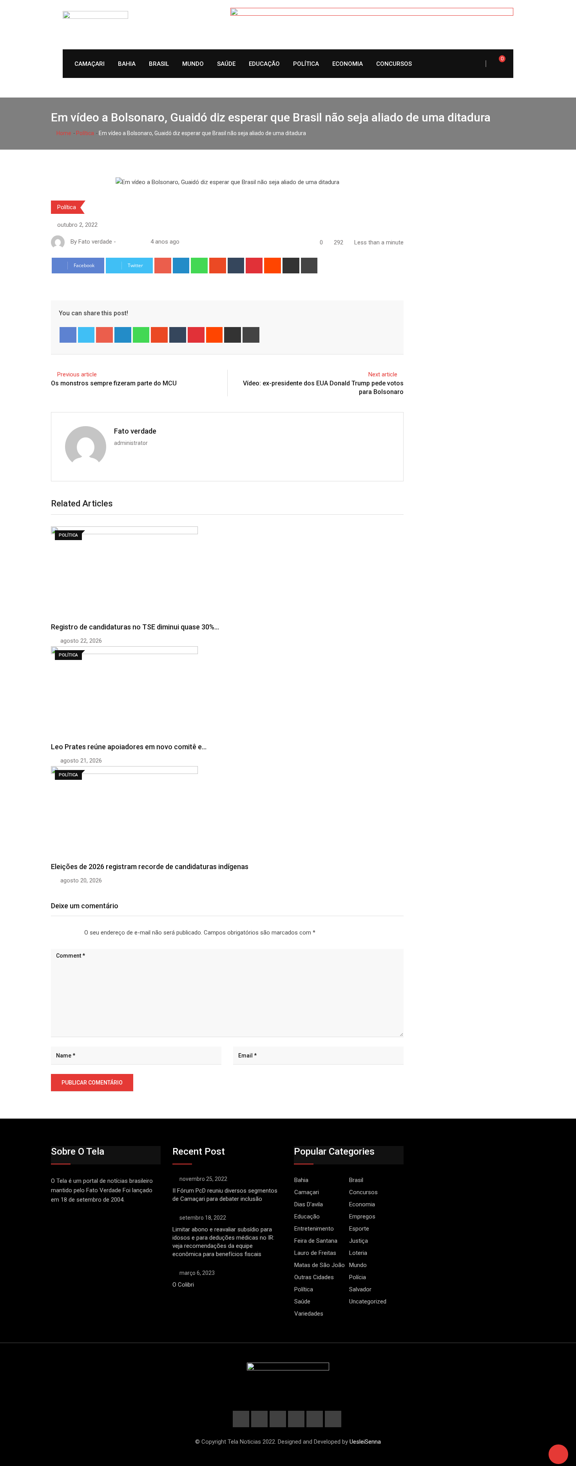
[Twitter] (86, 335)
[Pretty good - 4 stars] (70, 933)
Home (63, 133)
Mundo (193, 63)
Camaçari (89, 63)
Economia (347, 63)
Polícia (357, 1277)
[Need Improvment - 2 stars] (57, 933)
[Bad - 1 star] (51, 933)
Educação (264, 63)
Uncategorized (367, 1301)
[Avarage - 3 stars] (64, 933)
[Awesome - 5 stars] (76, 933)
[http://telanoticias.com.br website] (121, 241)
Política (306, 63)
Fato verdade (135, 431)
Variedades (308, 1313)
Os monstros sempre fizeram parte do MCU (114, 383)
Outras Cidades (314, 1277)
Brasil (159, 63)
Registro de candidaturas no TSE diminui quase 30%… (135, 627)
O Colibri (183, 1284)
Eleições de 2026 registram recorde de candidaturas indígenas (149, 866)
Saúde (226, 63)
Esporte (359, 1228)
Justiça (358, 1240)
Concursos (394, 63)
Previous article (77, 374)
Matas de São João (319, 1265)
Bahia (127, 63)
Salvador (360, 1289)
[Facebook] (68, 335)
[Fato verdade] (128, 241)
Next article (382, 374)
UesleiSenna (365, 1441)
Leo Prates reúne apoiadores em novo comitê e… (128, 747)
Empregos (362, 1216)
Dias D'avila (308, 1204)
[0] (496, 63)
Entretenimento (314, 1228)
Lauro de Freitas (315, 1252)
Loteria (358, 1252)
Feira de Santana (315, 1240)
